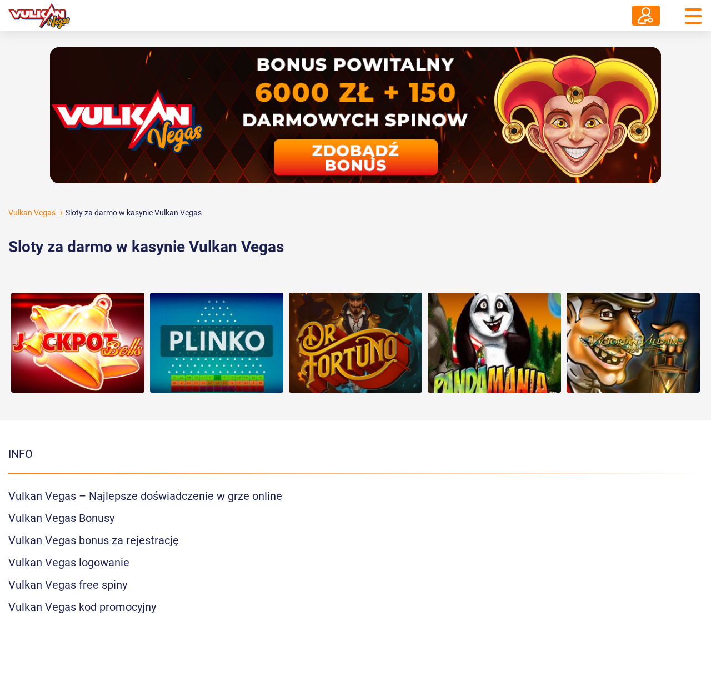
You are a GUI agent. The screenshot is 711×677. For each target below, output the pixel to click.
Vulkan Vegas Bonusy (61, 518)
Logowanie (646, 16)
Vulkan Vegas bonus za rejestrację (93, 540)
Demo (78, 366)
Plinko (216, 318)
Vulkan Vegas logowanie (68, 562)
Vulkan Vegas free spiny (67, 584)
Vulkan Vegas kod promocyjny (82, 607)
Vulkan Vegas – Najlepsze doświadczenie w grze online (145, 496)
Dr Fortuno (355, 318)
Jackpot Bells (78, 318)
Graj (77, 344)
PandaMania (494, 318)
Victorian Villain (633, 318)
